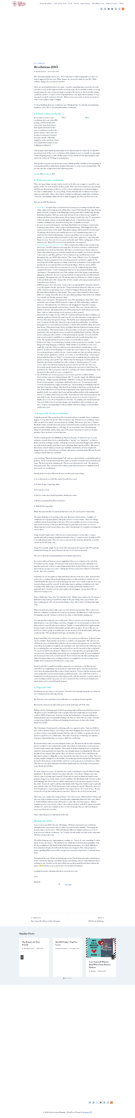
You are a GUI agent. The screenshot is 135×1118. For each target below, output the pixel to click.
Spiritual (41, 63)
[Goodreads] (119, 8)
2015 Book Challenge (96, 919)
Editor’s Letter (111, 4)
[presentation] (101, 948)
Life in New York (60, 4)
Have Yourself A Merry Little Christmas (45, 919)
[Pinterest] (112, 8)
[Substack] (123, 8)
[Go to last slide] (22, 957)
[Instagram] (101, 8)
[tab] (63, 978)
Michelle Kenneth (41, 71)
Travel (76, 4)
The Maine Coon (98, 4)
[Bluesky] (108, 8)
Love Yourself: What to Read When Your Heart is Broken (100, 965)
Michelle (93, 971)
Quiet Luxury (85, 4)
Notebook (47, 174)
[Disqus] (67, 1014)
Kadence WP (87, 1112)
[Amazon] (115, 8)
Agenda (36, 174)
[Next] (112, 957)
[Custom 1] (111, 1102)
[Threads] (105, 8)
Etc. (35, 63)
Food (70, 4)
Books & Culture (46, 4)
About (121, 4)
